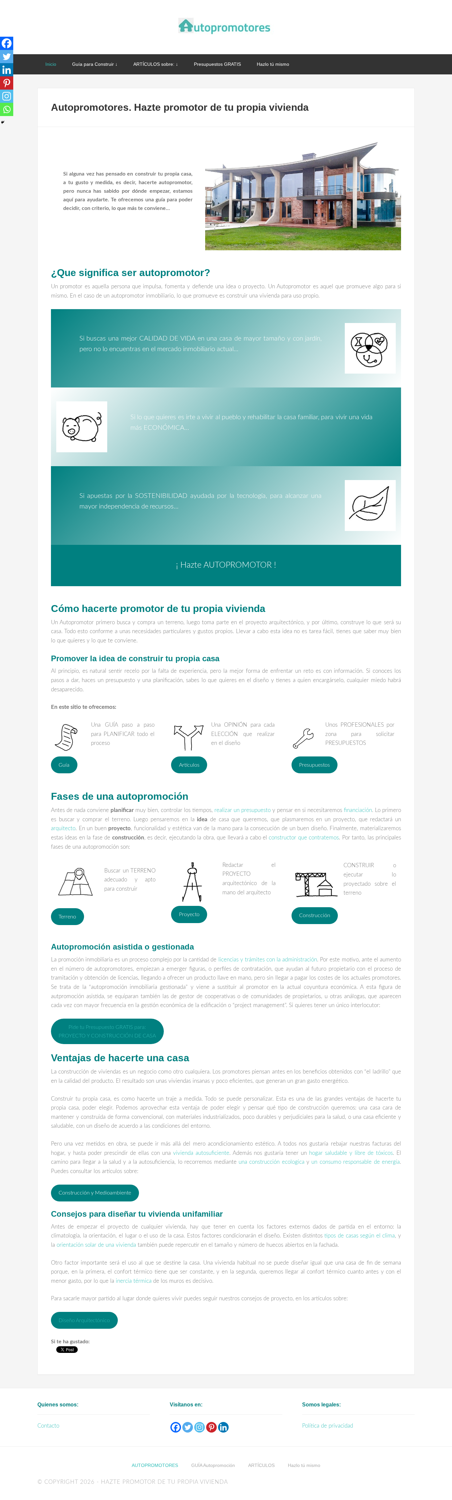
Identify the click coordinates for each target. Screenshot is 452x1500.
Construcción (314, 915)
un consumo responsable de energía (355, 1162)
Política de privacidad (327, 1426)
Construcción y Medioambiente (95, 1193)
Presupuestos (314, 765)
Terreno (67, 916)
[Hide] (2, 122)
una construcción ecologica (271, 1162)
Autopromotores (226, 26)
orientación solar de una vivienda (96, 1245)
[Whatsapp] (6, 109)
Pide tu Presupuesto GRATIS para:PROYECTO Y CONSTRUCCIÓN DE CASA (107, 1031)
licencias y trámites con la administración (267, 959)
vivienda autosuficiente (201, 1153)
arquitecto (63, 828)
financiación (358, 810)
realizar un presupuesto (242, 810)
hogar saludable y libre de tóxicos (351, 1153)
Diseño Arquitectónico (84, 1320)
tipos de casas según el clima (359, 1235)
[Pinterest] (6, 83)
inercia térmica (134, 1281)
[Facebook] (6, 43)
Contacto (48, 1426)
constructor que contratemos (304, 837)
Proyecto (189, 914)
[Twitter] (6, 56)
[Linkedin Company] (223, 1427)
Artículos (189, 765)
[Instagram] (6, 96)
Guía (64, 765)
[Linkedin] (6, 69)
